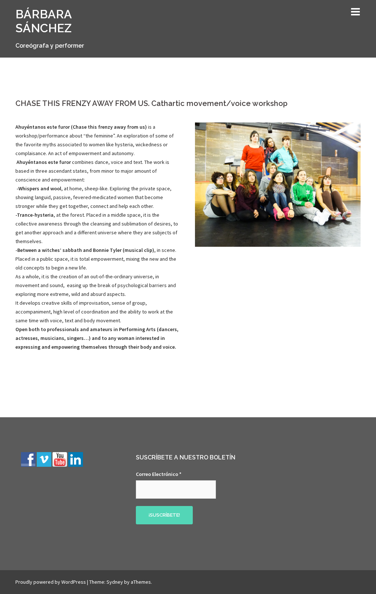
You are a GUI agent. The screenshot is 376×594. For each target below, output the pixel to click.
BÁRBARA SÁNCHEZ (43, 21)
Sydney (114, 582)
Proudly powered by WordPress (50, 582)
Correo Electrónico (158, 474)
